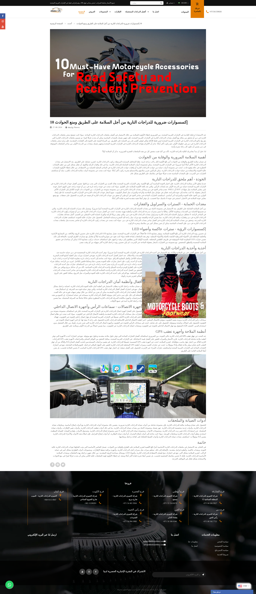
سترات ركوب (69, 212)
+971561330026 (215, 12)
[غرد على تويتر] (63, 464)
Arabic (184, 3)
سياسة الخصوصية (221, 546)
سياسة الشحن (222, 542)
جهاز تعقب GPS (188, 336)
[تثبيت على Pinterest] (58, 464)
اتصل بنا (194, 546)
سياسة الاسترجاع (221, 550)
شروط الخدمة (222, 555)
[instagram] (2, 21)
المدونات (185, 12)
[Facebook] (2, 16)
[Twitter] (2, 26)
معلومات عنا (193, 542)
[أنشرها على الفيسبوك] (52, 464)
